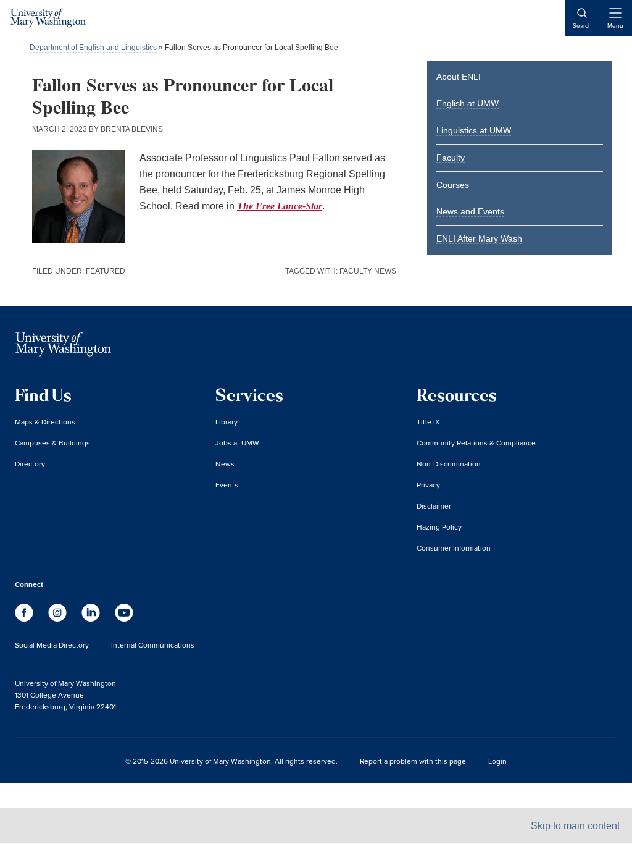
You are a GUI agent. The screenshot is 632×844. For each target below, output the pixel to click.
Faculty (450, 157)
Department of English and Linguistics (93, 47)
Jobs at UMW (237, 442)
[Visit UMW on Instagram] (58, 618)
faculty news (367, 271)
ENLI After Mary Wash (479, 238)
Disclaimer (434, 505)
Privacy (428, 484)
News (225, 463)
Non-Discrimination (449, 463)
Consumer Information (454, 547)
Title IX (428, 421)
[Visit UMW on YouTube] (124, 618)
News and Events (470, 211)
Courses (452, 185)
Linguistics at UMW (473, 130)
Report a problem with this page (413, 761)
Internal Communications (152, 644)
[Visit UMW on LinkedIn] (91, 618)
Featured (105, 271)
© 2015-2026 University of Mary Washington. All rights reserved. (231, 761)
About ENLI (458, 77)
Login (497, 761)
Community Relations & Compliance (476, 442)
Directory (30, 463)
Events (226, 484)
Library (226, 421)
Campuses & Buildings (52, 442)
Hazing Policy (439, 526)
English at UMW (467, 103)
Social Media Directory (52, 644)
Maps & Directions (45, 421)
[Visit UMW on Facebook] (25, 618)
